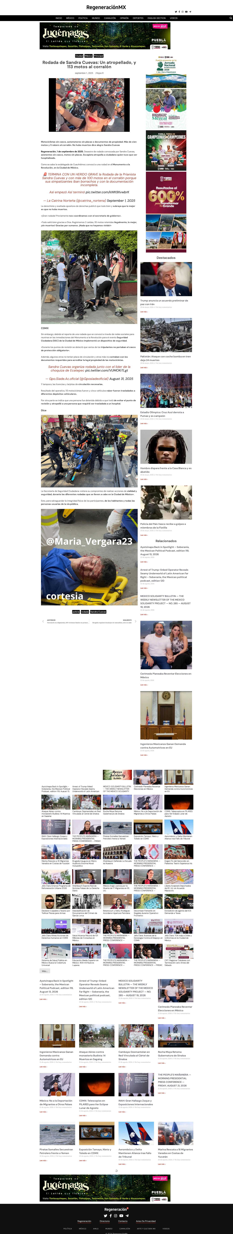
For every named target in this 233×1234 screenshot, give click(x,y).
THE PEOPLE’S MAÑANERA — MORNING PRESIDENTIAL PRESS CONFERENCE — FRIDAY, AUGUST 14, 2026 (148, 962)
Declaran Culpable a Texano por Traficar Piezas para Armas (56, 912)
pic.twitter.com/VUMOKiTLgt (106, 370)
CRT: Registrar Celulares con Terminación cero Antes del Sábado (177, 962)
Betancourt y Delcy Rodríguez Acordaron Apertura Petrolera (116, 912)
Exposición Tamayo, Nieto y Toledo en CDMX (146, 837)
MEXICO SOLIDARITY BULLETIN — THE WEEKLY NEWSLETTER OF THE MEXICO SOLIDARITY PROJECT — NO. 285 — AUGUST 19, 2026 (117, 788)
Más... (45, 971)
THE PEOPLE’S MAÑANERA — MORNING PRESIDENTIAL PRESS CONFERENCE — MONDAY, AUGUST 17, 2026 (116, 962)
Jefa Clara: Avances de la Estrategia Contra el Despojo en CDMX (148, 937)
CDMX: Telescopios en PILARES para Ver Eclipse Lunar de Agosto (179, 813)
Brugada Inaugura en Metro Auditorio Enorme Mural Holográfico (84, 863)
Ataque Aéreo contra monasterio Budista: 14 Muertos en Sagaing (56, 813)
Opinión (124, 18)
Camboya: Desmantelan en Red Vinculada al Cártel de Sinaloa (86, 812)
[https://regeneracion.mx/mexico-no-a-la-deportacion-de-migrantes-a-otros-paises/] (147, 805)
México (70, 18)
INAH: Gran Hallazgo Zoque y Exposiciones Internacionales (54, 837)
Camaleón (110, 18)
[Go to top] (228, 1228)
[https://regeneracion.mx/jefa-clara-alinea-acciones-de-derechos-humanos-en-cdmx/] (55, 929)
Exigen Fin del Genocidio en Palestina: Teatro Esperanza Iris (178, 862)
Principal (98, 55)
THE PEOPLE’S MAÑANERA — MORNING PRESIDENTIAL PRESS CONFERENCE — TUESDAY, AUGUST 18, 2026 (116, 937)
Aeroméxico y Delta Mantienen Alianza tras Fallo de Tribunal (178, 837)
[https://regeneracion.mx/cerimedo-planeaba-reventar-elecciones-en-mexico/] (147, 780)
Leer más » (144, 312)
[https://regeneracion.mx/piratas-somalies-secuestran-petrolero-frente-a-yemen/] (116, 829)
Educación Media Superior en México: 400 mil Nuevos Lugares (85, 962)
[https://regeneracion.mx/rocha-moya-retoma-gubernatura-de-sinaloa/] (116, 805)
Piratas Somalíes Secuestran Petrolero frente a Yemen (116, 837)
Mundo (96, 18)
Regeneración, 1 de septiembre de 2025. (62, 151)
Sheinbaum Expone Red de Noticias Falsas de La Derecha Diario (85, 888)
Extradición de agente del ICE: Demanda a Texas (178, 912)
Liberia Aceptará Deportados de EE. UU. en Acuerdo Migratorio (178, 888)
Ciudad (79, 55)
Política (83, 18)
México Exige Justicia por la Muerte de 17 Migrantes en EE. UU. (116, 888)
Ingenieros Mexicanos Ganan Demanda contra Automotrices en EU (179, 788)
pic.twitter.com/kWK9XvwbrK (107, 192)
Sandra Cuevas (98, 611)
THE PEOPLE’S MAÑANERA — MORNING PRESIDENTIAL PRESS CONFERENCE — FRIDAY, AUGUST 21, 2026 (86, 838)
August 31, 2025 (121, 379)
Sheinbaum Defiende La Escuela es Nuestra (117, 862)
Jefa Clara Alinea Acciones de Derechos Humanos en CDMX (55, 936)
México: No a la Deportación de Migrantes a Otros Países (148, 812)
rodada (85, 611)
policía (76, 611)
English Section (157, 18)
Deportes (138, 18)
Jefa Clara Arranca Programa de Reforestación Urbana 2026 (56, 887)
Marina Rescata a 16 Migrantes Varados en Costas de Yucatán (55, 862)
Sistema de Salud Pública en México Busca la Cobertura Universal (54, 962)
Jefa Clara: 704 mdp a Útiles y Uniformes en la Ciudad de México (178, 937)
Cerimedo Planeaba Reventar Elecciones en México (147, 787)
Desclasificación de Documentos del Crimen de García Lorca (84, 913)
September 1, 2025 (121, 200)
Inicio (59, 18)
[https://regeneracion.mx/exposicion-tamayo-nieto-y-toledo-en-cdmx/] (147, 829)
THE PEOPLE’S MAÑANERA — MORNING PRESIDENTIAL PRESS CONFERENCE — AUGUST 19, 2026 (147, 888)
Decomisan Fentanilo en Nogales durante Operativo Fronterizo (146, 913)
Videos (173, 18)
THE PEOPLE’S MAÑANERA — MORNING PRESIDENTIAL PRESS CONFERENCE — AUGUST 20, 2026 (147, 863)
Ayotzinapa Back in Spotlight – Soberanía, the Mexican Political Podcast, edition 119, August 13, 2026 (164, 550)
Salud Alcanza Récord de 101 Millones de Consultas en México (85, 937)
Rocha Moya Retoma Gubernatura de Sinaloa (113, 812)
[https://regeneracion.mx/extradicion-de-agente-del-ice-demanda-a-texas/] (178, 904)
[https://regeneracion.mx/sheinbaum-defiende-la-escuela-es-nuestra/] (116, 854)
